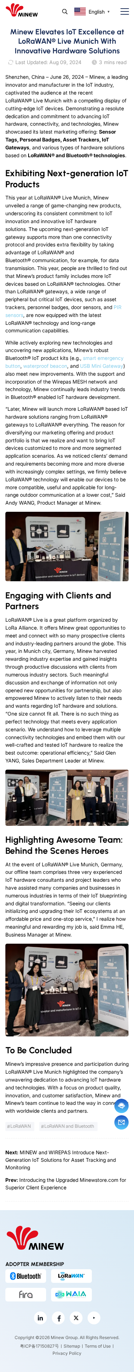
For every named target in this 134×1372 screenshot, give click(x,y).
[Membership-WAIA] (71, 1294)
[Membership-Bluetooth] (25, 1276)
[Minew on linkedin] (40, 1318)
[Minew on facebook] (58, 1318)
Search (64, 11)
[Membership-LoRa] (71, 1276)
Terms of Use (98, 1346)
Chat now (121, 1106)
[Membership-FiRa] (25, 1294)
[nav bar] (122, 11)
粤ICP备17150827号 (39, 1346)
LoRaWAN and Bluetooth (69, 1126)
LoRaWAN (20, 1126)
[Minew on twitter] (76, 1318)
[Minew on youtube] (94, 1318)
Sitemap (72, 1346)
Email (121, 1122)
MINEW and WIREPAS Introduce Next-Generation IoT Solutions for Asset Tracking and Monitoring (60, 1159)
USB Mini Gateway (101, 366)
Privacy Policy (67, 1353)
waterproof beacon (45, 366)
